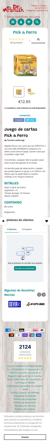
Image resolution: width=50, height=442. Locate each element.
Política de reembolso (25, 412)
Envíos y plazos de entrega (25, 392)
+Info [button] (41, 430)
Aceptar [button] (25, 437)
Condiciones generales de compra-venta (25, 388)
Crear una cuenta (31, 16)
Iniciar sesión (15, 16)
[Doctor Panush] (13, 8)
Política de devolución (25, 402)
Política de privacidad (25, 399)
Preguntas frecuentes (25, 395)
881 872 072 (40, 8)
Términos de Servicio (25, 405)
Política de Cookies (25, 409)
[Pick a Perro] (18, 91)
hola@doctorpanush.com (37, 10)
